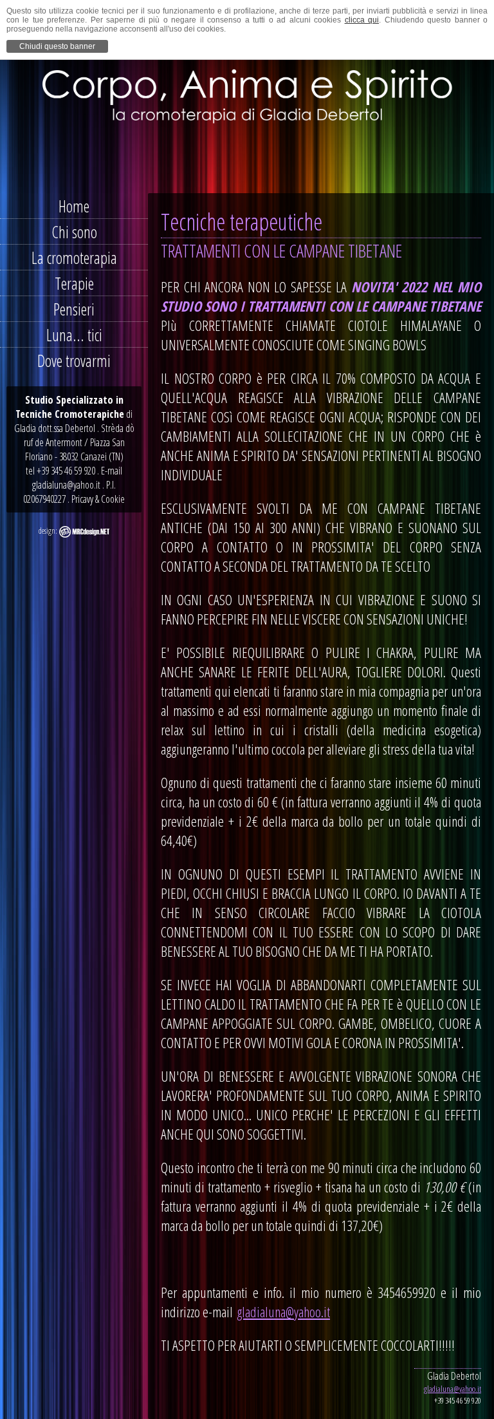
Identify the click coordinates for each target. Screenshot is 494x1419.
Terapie (74, 283)
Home (74, 206)
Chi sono (74, 232)
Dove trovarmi (74, 360)
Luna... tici (74, 335)
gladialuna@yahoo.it (283, 1311)
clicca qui (362, 19)
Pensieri (74, 309)
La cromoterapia (74, 257)
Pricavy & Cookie (98, 499)
